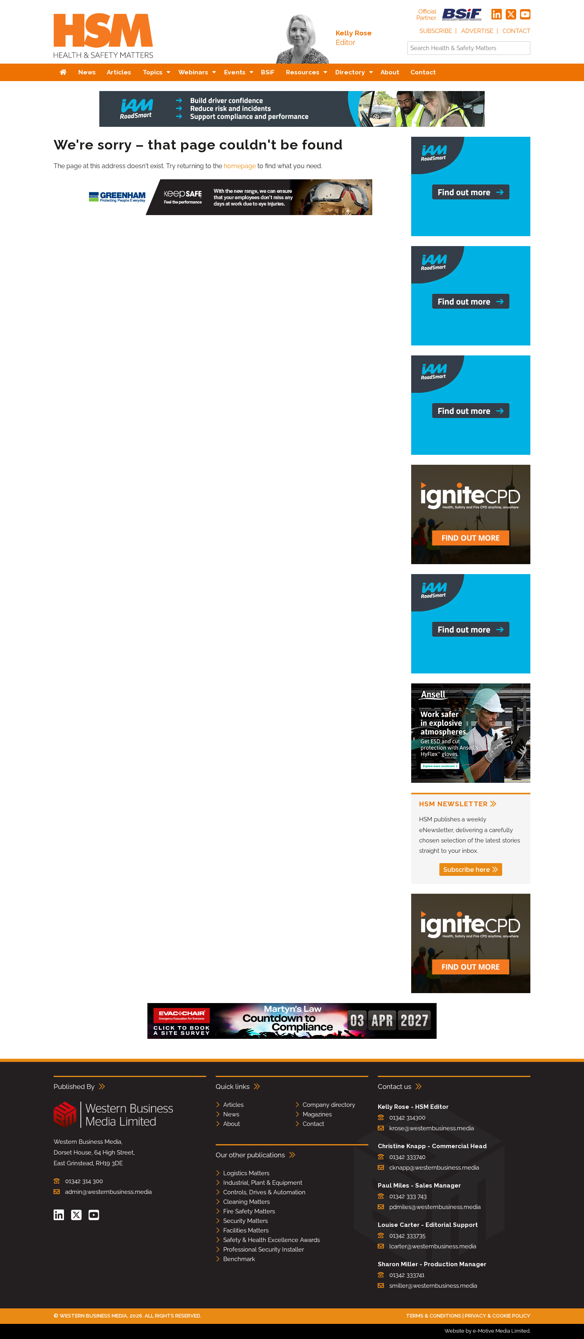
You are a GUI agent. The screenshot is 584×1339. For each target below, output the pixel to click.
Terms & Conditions (433, 1316)
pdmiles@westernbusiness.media (435, 1207)
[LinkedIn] (496, 14)
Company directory (329, 1104)
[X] (511, 14)
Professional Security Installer (263, 1249)
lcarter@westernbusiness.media (432, 1246)
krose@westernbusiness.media (431, 1128)
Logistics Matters (246, 1173)
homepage (240, 166)
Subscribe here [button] (466, 869)
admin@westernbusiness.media (108, 1191)
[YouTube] (525, 14)
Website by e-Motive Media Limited (487, 1331)
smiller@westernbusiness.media (433, 1285)
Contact (516, 31)
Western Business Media (93, 1316)
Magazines (317, 1114)
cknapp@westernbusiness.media (434, 1167)
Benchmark (239, 1259)
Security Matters (245, 1221)
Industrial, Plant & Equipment (262, 1182)
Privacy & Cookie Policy (497, 1316)
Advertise (477, 31)
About (231, 1123)
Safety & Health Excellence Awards (271, 1240)
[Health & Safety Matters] (103, 60)
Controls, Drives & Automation (264, 1192)
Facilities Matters (246, 1230)
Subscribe (436, 31)
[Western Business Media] (113, 1126)
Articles (233, 1104)
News (231, 1114)
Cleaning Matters (246, 1201)
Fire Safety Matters (249, 1211)
